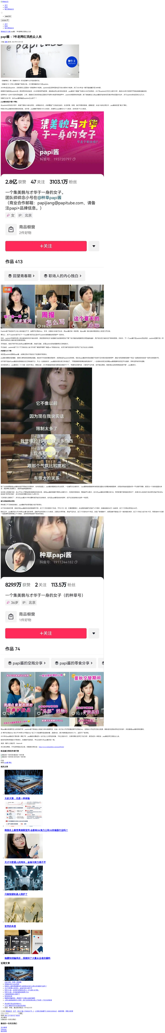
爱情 (6, 1015)
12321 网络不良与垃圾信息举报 (15, 1005)
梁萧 (6, 42)
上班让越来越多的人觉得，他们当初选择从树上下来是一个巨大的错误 (28, 1000)
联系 (6, 7)
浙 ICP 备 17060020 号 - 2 (25, 1011)
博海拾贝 (4, 31)
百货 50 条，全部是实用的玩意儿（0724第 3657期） (22, 990)
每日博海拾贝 (9, 9)
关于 (6, 5)
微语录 (18, 1015)
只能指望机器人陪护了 (16, 894)
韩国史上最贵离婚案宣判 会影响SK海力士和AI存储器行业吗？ (36, 830)
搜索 (21, 1013)
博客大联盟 (69, 1011)
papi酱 (6, 762)
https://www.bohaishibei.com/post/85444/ (51, 747)
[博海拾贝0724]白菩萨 (12, 984)
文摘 (8, 31)
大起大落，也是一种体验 (17, 798)
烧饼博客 (61, 1011)
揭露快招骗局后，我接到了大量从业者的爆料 (27, 958)
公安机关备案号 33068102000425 (46, 1011)
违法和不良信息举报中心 (13, 1003)
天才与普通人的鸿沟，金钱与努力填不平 (25, 862)
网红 (10, 762)
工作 (8, 1015)
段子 (14, 1015)
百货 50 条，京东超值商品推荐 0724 (17, 992)
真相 (11, 1015)
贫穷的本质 (10, 926)
